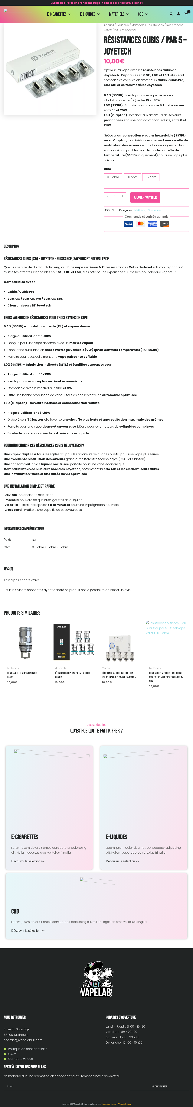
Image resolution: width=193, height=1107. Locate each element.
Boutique (122, 25)
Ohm (107, 169)
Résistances (155, 25)
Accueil (109, 25)
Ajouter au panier (145, 197)
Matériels (138, 25)
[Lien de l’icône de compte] (178, 13)
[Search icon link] (171, 14)
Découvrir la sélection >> (27, 861)
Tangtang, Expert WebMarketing (116, 1104)
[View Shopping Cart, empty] (186, 14)
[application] (69, 14)
